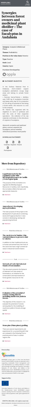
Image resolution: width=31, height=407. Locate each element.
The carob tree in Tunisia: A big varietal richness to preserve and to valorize (15, 237)
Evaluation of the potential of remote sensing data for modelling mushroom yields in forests (14, 295)
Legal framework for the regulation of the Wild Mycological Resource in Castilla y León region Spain (15, 176)
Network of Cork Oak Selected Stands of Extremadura (14, 265)
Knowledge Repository (6, 4)
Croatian (7, 145)
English (13, 145)
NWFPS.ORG (5, 2)
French (19, 145)
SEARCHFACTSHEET (27, 4)
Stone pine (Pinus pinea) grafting (15, 325)
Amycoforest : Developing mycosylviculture (13, 207)
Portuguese (8, 150)
